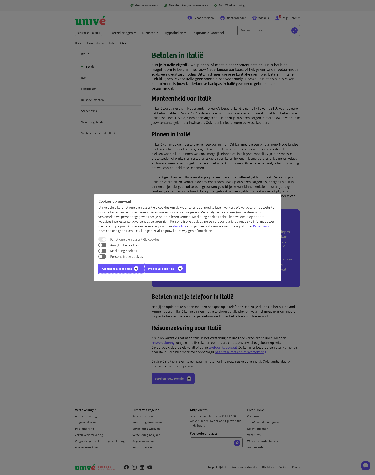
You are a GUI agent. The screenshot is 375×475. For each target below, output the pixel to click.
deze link (179, 226)
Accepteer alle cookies (117, 268)
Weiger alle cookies (161, 268)
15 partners (261, 226)
